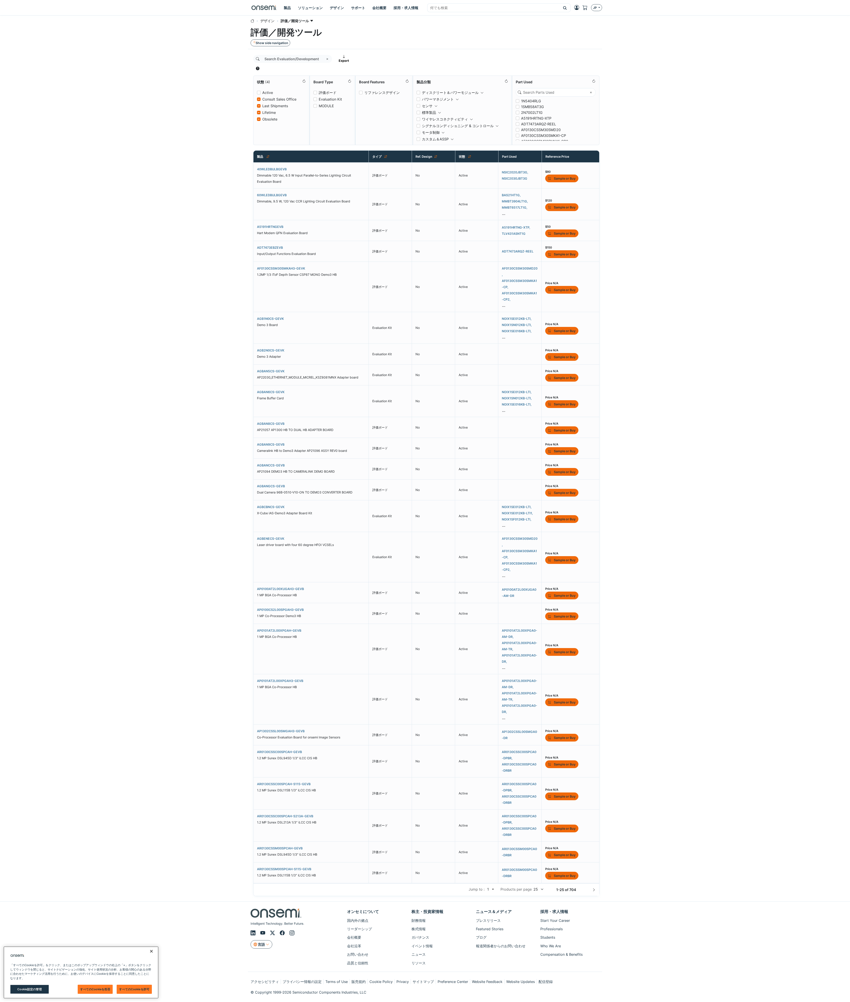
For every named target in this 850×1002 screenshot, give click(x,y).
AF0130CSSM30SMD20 (541, 130)
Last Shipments (275, 106)
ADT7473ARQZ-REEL (538, 124)
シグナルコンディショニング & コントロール (458, 126)
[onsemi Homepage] (264, 8)
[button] (565, 7)
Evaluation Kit (330, 99)
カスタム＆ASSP (435, 139)
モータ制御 (431, 132)
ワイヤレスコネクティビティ (445, 119)
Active (267, 92)
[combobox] (493, 8)
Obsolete (269, 119)
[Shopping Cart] (587, 8)
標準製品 (429, 112)
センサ (427, 106)
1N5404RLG (531, 101)
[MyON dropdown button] (578, 7)
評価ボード (327, 92)
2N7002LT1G (532, 112)
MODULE (326, 106)
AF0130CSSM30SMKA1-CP (543, 135)
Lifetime (269, 112)
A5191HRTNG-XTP (536, 118)
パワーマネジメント (438, 99)
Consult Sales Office (279, 99)
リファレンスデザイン (382, 92)
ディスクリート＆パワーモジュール (450, 92)
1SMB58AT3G (532, 107)
